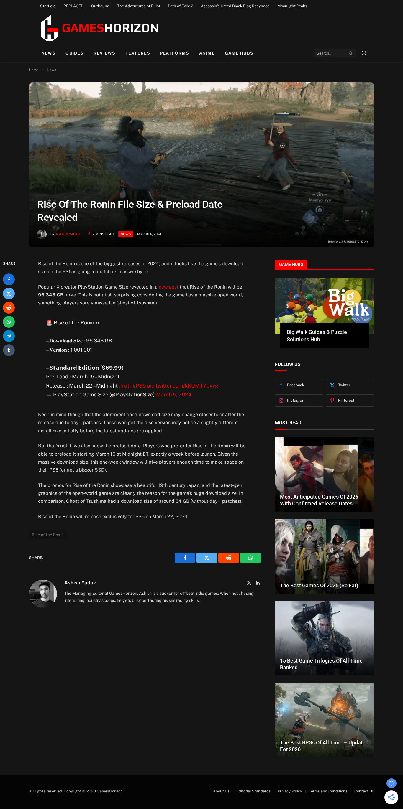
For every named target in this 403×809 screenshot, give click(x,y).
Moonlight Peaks (292, 6)
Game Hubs (239, 53)
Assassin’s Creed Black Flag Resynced (235, 6)
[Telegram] (9, 336)
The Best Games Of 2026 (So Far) (319, 585)
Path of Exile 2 (180, 6)
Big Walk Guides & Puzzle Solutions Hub (317, 335)
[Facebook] (9, 279)
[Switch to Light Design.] (363, 53)
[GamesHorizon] (98, 28)
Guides (74, 53)
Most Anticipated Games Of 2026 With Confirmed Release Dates (319, 500)
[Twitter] (9, 293)
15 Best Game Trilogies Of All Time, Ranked (322, 664)
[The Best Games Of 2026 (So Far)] (324, 556)
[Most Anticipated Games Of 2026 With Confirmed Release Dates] (324, 474)
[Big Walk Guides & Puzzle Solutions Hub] (324, 306)
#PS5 (139, 386)
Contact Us (364, 791)
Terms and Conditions (328, 791)
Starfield (48, 6)
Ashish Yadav (68, 234)
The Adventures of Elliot (138, 6)
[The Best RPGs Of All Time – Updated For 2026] (324, 720)
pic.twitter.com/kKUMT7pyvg (182, 386)
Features (137, 53)
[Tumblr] (9, 350)
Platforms (174, 53)
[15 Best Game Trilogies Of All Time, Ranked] (324, 638)
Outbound (100, 6)
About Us (221, 791)
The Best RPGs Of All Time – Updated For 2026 (324, 745)
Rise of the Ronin (48, 535)
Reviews (104, 53)
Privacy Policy (290, 791)
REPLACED (73, 6)
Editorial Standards (253, 791)
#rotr (125, 386)
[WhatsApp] (9, 322)
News (48, 53)
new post (168, 287)
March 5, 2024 (173, 394)
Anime (207, 53)
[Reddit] (9, 308)
